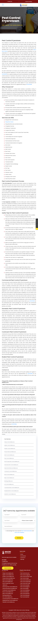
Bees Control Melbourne (9, 477)
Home (21, 554)
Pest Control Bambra (24, 593)
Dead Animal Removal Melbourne (11, 468)
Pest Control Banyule (24, 595)
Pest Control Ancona (24, 573)
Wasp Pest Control (9, 122)
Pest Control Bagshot (25, 586)
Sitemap (22, 559)
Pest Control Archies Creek (26, 576)
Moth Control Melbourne (9, 455)
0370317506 (4, 74)
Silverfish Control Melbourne (10, 494)
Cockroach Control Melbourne (10, 471)
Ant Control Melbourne (9, 484)
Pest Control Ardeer (24, 578)
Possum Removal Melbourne (10, 451)
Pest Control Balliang (24, 590)
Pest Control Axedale (24, 585)
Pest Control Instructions (26, 530)
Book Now (19, 537)
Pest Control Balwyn (24, 591)
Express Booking (29, 1)
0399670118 (10, 1)
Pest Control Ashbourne (25, 580)
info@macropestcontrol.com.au (10, 563)
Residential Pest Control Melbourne (11, 490)
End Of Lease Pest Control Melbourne (11, 461)
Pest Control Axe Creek (25, 583)
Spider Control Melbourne (9, 445)
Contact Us (22, 557)
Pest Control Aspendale (25, 581)
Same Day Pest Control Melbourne (11, 464)
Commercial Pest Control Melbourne (11, 487)
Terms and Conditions (19, 532)
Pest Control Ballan (24, 588)
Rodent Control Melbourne (9, 448)
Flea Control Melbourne (9, 458)
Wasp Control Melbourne (9, 442)
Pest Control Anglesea (25, 574)
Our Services (23, 556)
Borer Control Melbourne (9, 474)
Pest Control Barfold (24, 597)
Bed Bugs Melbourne (8, 481)
